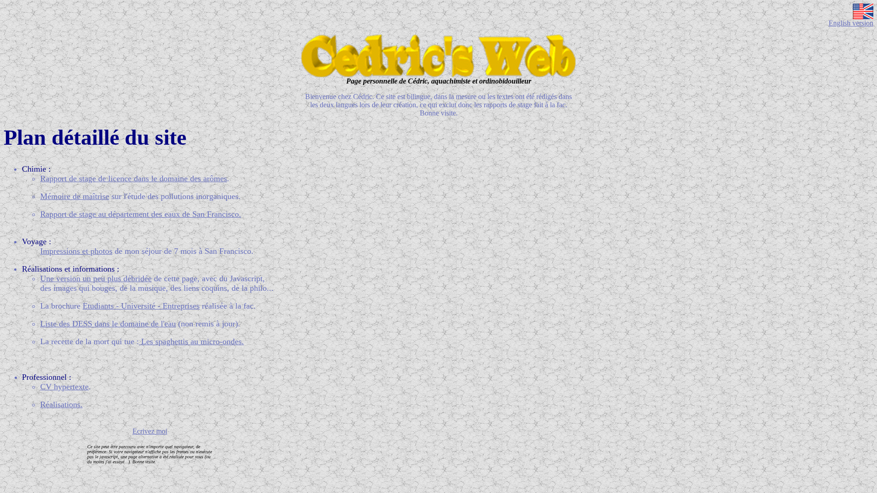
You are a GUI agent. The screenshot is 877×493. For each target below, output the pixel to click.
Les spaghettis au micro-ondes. (191, 341)
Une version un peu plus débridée (96, 278)
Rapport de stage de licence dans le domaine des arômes (133, 178)
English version (851, 23)
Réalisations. (61, 404)
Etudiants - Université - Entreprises (141, 305)
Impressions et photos (76, 251)
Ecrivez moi (149, 431)
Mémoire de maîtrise (74, 196)
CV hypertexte (64, 386)
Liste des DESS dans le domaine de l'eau (108, 323)
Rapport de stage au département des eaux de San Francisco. (140, 214)
